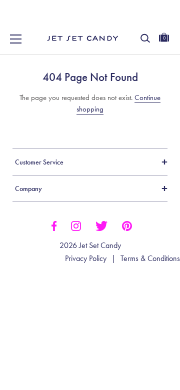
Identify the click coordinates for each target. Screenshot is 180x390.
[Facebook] (53, 225)
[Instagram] (76, 225)
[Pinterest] (127, 225)
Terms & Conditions (150, 258)
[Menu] (16, 39)
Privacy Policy (85, 258)
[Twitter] (102, 225)
